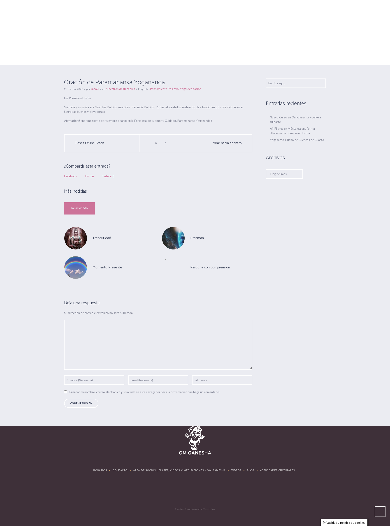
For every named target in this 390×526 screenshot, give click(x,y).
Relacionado (79, 208)
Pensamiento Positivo (164, 89)
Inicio (239, 53)
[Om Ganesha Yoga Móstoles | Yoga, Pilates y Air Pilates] (195, 440)
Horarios (100, 470)
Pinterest (108, 176)
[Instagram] (209, 492)
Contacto (120, 470)
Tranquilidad (102, 238)
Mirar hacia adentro (227, 143)
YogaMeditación (190, 89)
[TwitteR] (168, 492)
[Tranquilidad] (75, 238)
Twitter (89, 176)
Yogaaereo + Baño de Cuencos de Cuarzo (297, 140)
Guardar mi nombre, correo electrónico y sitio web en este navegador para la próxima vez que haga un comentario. (144, 392)
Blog (250, 470)
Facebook (70, 176)
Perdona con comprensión (210, 267)
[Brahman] (173, 238)
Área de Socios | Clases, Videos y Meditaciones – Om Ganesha (179, 470)
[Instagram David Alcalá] (223, 492)
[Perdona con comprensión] (173, 267)
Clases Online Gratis (89, 143)
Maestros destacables (260, 53)
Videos (236, 470)
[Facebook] (182, 492)
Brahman (197, 238)
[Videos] (196, 492)
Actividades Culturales (277, 470)
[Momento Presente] (75, 267)
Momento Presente (107, 267)
